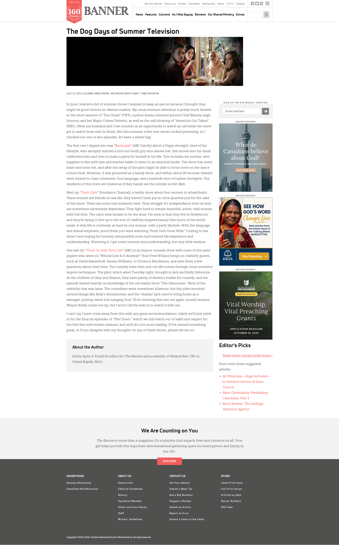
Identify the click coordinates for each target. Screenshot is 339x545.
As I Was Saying (182, 14)
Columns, (89, 94)
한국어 (230, 4)
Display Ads (208, 4)
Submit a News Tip (181, 489)
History (122, 495)
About (221, 4)
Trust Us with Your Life (104, 250)
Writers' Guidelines (130, 519)
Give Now (169, 461)
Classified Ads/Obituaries (82, 489)
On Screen (116, 94)
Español (240, 4)
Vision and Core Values (132, 507)
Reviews (200, 14)
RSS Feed (227, 507)
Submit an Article (180, 507)
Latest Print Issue (232, 483)
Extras (240, 14)
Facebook (252, 4)
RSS (261, 4)
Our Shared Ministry (221, 14)
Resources (170, 4)
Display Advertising (79, 483)
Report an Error (179, 513)
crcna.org (267, 3)
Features (151, 14)
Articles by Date (231, 495)
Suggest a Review (180, 501)
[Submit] (265, 111)
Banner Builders (231, 501)
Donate (182, 4)
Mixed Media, (102, 94)
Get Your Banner (153, 4)
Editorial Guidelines (130, 489)
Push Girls (89, 192)
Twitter (257, 4)
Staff (121, 513)
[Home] (115, 10)
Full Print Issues (231, 489)
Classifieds (194, 4)
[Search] (266, 14)
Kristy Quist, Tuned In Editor (141, 94)
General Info (125, 483)
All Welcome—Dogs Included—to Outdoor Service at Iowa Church (247, 382)
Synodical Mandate (130, 501)
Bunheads (123, 145)
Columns (164, 14)
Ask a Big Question (181, 495)
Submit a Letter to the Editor (187, 519)
